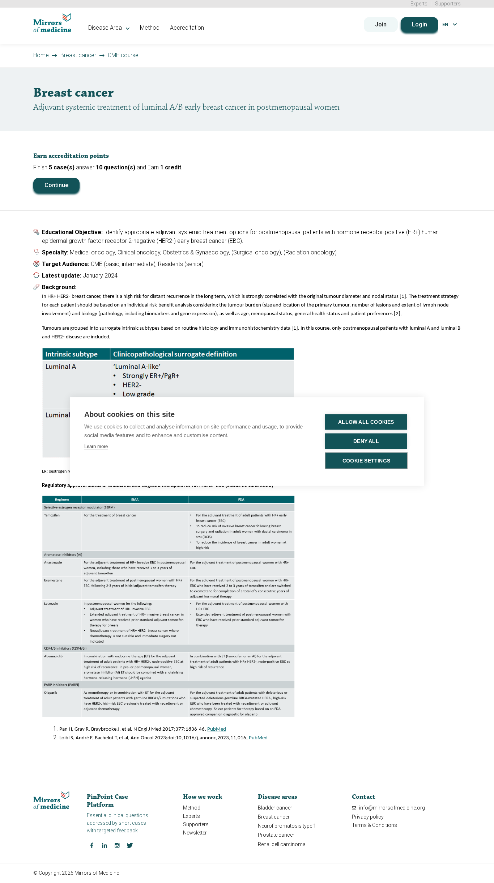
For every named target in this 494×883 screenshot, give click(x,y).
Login (419, 24)
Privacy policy (368, 817)
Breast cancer (78, 55)
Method (149, 27)
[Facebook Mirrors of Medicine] (92, 845)
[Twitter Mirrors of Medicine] (130, 845)
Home (41, 55)
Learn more (96, 446)
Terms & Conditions (374, 825)
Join (381, 24)
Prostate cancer (276, 835)
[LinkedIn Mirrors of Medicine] (104, 845)
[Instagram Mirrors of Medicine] (117, 845)
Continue (56, 185)
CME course (123, 55)
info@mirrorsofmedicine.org (391, 808)
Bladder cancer (275, 808)
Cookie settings (366, 461)
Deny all (366, 441)
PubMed (216, 729)
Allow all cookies (366, 422)
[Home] (52, 22)
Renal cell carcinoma (282, 844)
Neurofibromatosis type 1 (287, 826)
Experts (418, 4)
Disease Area (105, 27)
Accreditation (187, 27)
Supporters (448, 4)
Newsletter (195, 833)
